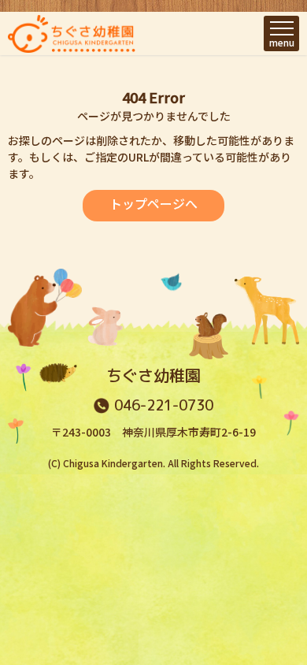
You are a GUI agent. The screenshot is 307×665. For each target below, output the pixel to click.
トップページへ (153, 203)
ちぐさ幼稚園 (153, 375)
